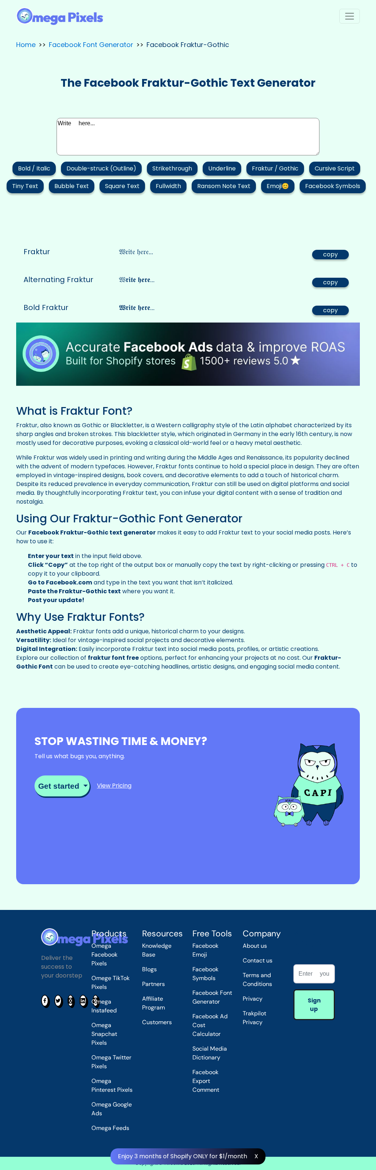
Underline (222, 168)
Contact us (257, 960)
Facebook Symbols (332, 186)
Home (26, 44)
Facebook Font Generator (91, 44)
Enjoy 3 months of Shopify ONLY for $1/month (182, 1156)
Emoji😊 (278, 186)
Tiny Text (25, 186)
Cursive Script (335, 168)
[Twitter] (58, 1001)
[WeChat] (70, 1001)
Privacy (253, 998)
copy (330, 254)
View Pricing (114, 785)
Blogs (149, 969)
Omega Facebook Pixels (104, 954)
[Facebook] (44, 1001)
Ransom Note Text (223, 186)
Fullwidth (168, 186)
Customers (157, 1022)
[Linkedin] (83, 1001)
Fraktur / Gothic (275, 168)
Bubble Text (71, 186)
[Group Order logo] (59, 16)
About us (255, 946)
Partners (153, 984)
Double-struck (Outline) (101, 168)
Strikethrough (172, 168)
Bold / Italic (34, 168)
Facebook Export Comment (205, 1081)
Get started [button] (60, 786)
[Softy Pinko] (84, 937)
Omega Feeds (110, 1128)
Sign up (314, 1005)
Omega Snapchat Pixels (104, 1034)
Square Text (122, 186)
